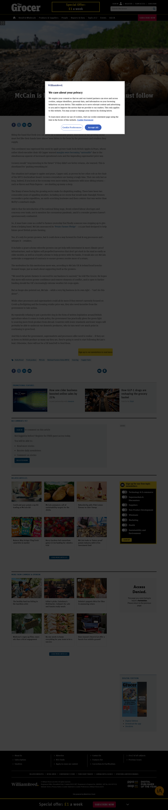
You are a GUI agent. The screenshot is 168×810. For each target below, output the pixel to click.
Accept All (93, 127)
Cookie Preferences (72, 127)
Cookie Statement (85, 119)
